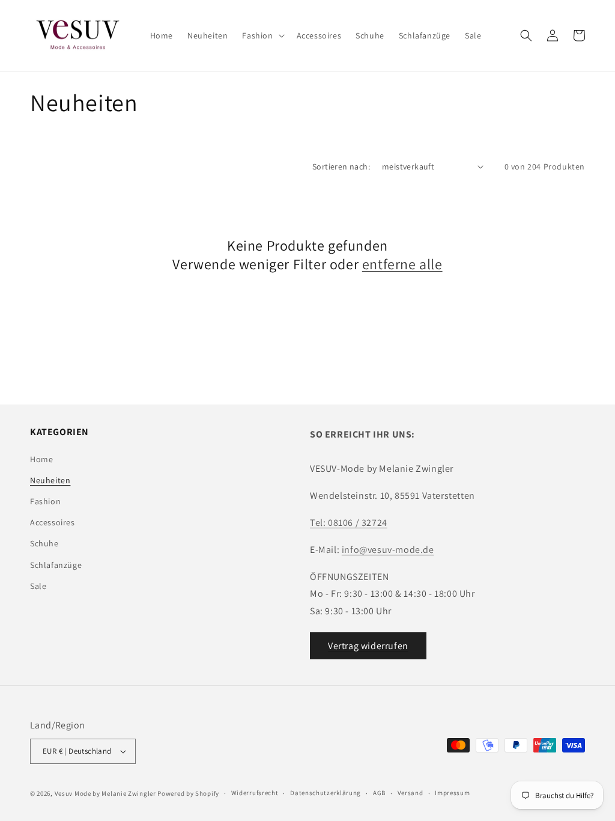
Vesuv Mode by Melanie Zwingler (105, 793)
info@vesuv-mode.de (388, 549)
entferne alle (402, 264)
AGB (379, 793)
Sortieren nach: (341, 166)
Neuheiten (50, 480)
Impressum (452, 793)
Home (41, 459)
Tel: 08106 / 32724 (348, 522)
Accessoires (52, 522)
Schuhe (44, 543)
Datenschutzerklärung (325, 793)
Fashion (45, 501)
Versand (410, 793)
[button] (262, 35)
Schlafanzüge (56, 565)
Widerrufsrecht (255, 793)
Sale (38, 586)
